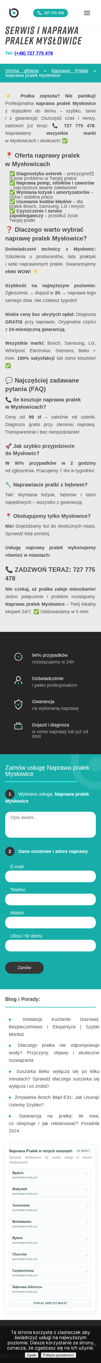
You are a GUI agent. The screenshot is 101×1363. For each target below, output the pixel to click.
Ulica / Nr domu (26, 936)
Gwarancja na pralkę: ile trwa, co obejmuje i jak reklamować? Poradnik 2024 (54, 1123)
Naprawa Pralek (69, 70)
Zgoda (31, 1355)
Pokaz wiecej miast (50, 1303)
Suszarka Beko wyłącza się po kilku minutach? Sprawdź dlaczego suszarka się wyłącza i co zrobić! (54, 1079)
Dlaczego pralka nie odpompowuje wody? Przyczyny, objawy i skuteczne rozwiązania (54, 1053)
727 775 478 (54, 13)
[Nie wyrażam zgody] (94, 1344)
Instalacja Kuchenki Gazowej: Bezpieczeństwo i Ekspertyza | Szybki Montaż (54, 1027)
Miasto (17, 912)
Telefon (17, 889)
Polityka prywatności (58, 1355)
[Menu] (87, 13)
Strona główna (22, 70)
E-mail (17, 866)
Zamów (24, 967)
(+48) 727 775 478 (34, 53)
